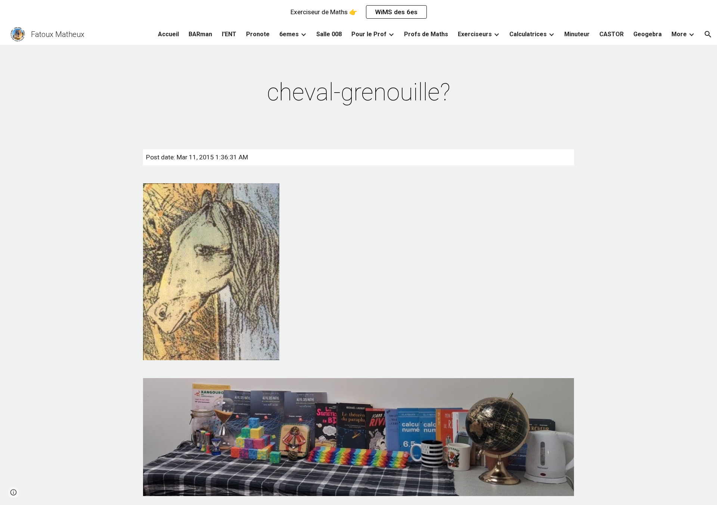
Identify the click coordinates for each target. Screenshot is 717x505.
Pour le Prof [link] (369, 34)
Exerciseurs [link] (475, 34)
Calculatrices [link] (528, 34)
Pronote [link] (258, 34)
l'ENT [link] (229, 34)
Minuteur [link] (577, 34)
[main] (358, 92)
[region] (358, 12)
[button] (708, 34)
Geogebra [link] (647, 34)
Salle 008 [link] (329, 34)
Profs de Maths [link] (426, 34)
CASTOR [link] (611, 34)
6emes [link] (289, 34)
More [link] (679, 34)
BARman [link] (200, 34)
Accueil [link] (168, 34)
